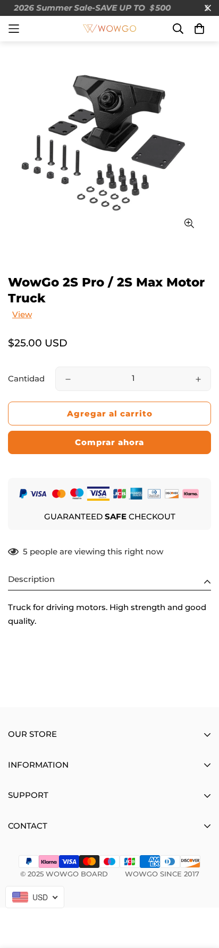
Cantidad (26, 378)
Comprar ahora (109, 442)
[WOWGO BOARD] (109, 29)
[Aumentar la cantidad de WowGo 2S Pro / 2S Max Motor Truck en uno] (198, 379)
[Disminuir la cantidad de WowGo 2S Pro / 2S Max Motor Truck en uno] (68, 379)
